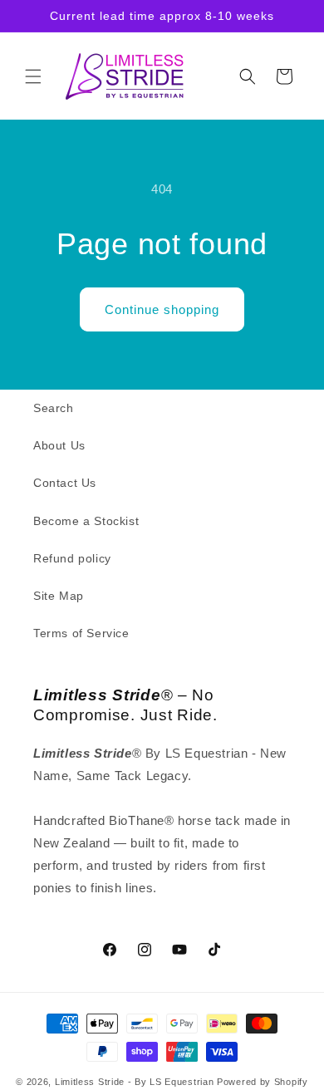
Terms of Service (81, 633)
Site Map (58, 595)
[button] (33, 76)
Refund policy (72, 558)
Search (53, 408)
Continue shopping (162, 309)
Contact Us (64, 482)
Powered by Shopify (262, 1082)
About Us (59, 445)
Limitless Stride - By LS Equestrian (134, 1082)
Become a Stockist (86, 521)
